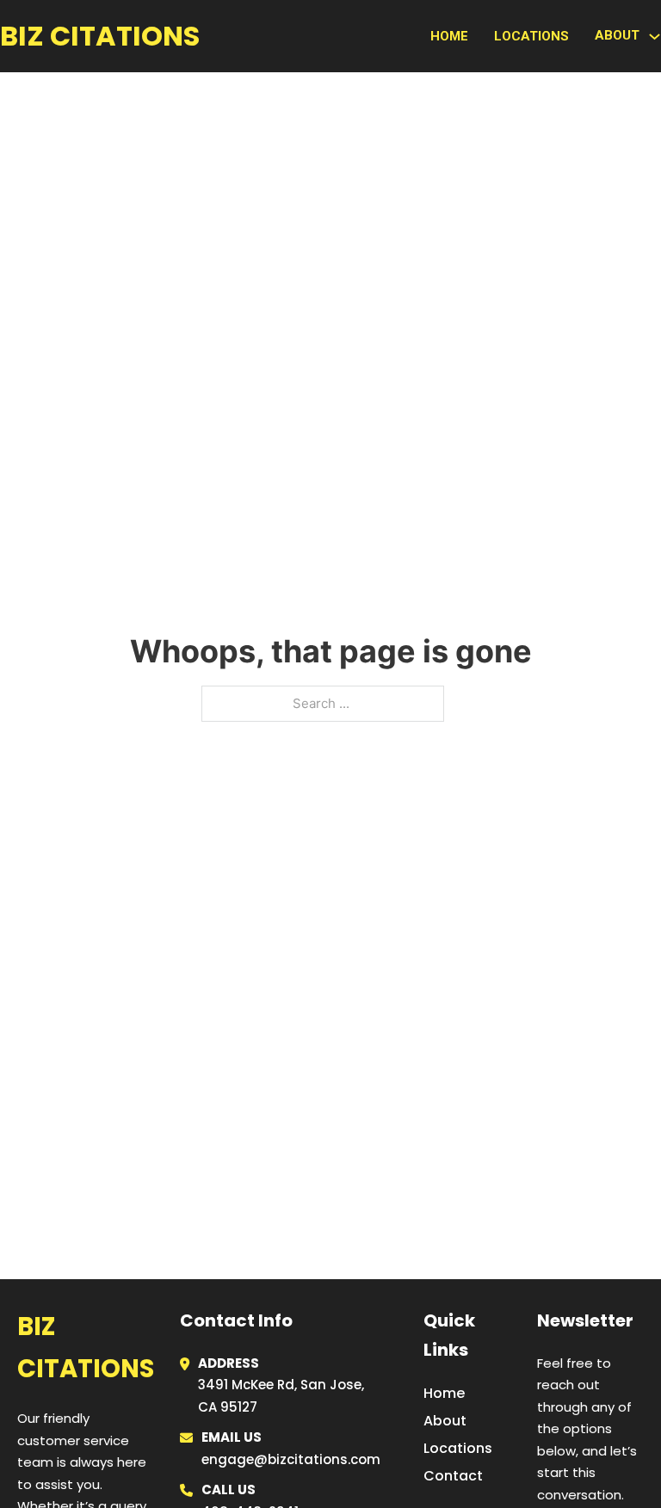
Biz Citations (100, 35)
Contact (453, 1476)
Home (449, 36)
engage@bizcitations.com (290, 1459)
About (444, 1421)
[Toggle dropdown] (654, 36)
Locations (531, 36)
